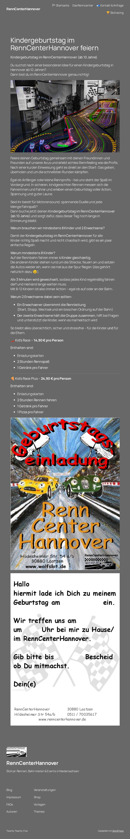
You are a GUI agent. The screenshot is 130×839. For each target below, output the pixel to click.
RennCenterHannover (23, 9)
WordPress (118, 830)
